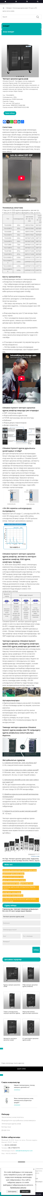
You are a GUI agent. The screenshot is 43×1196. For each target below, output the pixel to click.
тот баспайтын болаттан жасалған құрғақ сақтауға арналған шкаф (19, 900)
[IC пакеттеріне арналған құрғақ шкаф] (31, 1027)
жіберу (36, 950)
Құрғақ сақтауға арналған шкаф (12, 985)
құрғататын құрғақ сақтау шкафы (13, 873)
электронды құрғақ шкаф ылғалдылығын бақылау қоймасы (19, 888)
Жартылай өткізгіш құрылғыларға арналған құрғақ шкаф (30, 1012)
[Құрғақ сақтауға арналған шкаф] (12, 973)
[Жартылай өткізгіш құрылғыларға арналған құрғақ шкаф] (31, 1000)
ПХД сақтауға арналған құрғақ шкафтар (30, 985)
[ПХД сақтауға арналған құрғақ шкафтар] (31, 973)
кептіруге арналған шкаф (11, 883)
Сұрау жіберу (10, 113)
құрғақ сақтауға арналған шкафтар (14, 880)
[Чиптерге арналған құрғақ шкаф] (20, 58)
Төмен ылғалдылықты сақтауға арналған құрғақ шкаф (12, 1012)
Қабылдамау (12, 1191)
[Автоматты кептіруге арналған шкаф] (12, 1027)
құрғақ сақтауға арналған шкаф (13, 877)
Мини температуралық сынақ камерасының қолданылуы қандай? (23, 1100)
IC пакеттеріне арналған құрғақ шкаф (30, 1039)
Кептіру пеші (6, 1127)
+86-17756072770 (14, 1148)
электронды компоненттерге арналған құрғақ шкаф (19, 870)
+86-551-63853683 (10, 1145)
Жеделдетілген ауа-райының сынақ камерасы (19, 1120)
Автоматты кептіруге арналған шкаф (10, 1039)
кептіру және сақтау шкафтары (13, 895)
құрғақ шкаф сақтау (26, 883)
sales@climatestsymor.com (24, 1150)
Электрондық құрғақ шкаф (20, 8)
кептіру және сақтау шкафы (12, 892)
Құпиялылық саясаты (18, 1187)
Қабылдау (25, 1191)
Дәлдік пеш (6, 1130)
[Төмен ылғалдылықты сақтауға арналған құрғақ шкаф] (12, 1000)
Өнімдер (9, 8)
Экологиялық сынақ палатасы (13, 1117)
